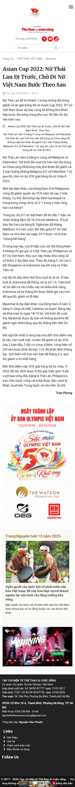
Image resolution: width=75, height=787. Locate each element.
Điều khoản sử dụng (18, 749)
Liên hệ (11, 741)
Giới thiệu (12, 737)
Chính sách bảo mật (18, 745)
